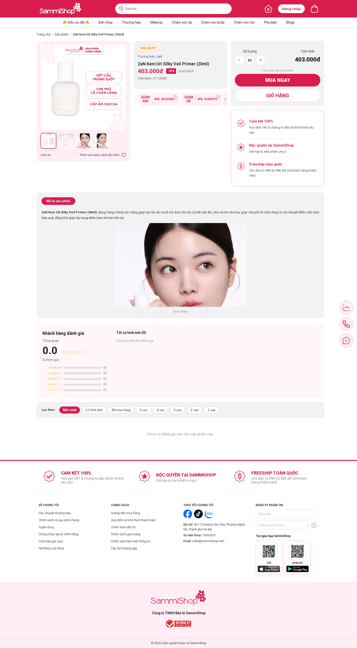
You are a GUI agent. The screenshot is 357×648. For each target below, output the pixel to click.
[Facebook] (187, 514)
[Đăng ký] (314, 525)
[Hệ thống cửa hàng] (268, 9)
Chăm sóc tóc (244, 22)
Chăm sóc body (213, 22)
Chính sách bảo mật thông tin (131, 541)
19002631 (209, 535)
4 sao (160, 410)
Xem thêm (180, 311)
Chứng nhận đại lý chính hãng (58, 534)
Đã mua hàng (121, 410)
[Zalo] (209, 514)
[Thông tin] (175, 97)
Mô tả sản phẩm (58, 201)
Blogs (290, 22)
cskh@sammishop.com (208, 541)
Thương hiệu (131, 22)
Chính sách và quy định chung (59, 520)
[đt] (346, 324)
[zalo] (346, 307)
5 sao (143, 410)
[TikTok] (198, 514)
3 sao (177, 410)
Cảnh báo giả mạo (51, 541)
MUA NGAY (277, 80)
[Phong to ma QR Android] (297, 551)
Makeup (156, 22)
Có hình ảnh (93, 410)
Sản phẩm (62, 34)
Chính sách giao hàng (125, 534)
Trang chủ (44, 34)
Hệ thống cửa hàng (51, 548)
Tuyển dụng (46, 527)
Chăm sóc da (182, 22)
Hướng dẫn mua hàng (125, 513)
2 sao (194, 410)
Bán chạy (106, 22)
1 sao (211, 410)
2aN (159, 56)
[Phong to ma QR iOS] (269, 551)
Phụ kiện (270, 22)
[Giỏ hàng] (314, 9)
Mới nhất (69, 410)
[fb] (346, 340)
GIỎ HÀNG (277, 95)
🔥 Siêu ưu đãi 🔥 (76, 22)
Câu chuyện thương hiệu (55, 513)
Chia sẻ (46, 155)
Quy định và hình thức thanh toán (133, 520)
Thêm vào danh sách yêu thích (99, 155)
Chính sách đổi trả (123, 527)
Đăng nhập (291, 9)
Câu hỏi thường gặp (124, 548)
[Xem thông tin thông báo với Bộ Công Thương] (178, 624)
